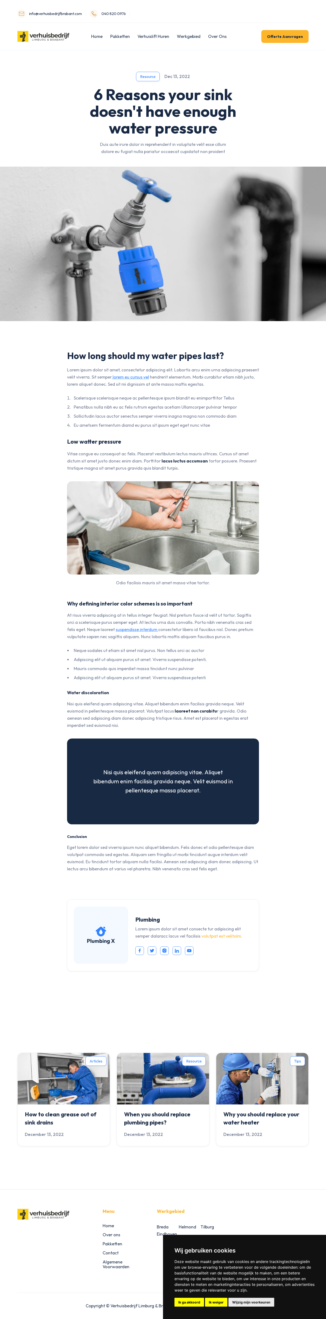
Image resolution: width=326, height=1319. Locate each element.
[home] (43, 36)
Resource (148, 76)
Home (97, 36)
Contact (111, 1253)
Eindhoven (167, 1234)
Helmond (187, 1227)
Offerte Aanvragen (285, 36)
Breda (162, 1227)
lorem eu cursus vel (130, 377)
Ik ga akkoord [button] (189, 1302)
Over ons (111, 1234)
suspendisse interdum (137, 629)
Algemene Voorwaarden (116, 1264)
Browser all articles (279, 1034)
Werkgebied (188, 36)
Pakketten (120, 36)
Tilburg (207, 1227)
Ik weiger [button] (216, 1302)
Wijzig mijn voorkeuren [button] (251, 1302)
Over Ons (217, 36)
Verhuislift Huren (153, 36)
